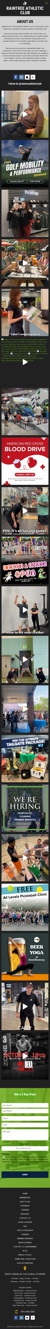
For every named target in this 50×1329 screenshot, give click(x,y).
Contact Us (25, 1218)
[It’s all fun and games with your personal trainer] (25, 510)
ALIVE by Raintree (25, 1263)
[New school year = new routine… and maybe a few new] (25, 213)
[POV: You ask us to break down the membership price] (25, 312)
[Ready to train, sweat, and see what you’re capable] (25, 362)
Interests (24, 1144)
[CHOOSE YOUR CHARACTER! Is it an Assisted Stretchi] (25, 1006)
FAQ (25, 1226)
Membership (25, 1197)
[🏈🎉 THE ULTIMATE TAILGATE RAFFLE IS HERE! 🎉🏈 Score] (25, 758)
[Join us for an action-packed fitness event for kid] (25, 560)
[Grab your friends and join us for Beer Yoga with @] (25, 956)
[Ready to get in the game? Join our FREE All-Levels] (25, 907)
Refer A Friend (25, 1242)
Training (25, 1210)
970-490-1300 (28, 1311)
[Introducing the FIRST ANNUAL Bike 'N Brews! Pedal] (25, 263)
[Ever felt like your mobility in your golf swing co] (25, 163)
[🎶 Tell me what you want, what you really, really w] (25, 659)
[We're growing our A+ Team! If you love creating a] (25, 808)
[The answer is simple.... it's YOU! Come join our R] (25, 114)
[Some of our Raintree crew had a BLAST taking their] (25, 411)
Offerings (25, 1206)
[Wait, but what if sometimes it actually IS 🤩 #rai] (25, 709)
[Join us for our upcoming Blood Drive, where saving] (25, 461)
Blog (25, 1251)
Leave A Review (25, 1222)
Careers (25, 1234)
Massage (25, 1214)
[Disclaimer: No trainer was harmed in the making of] (25, 609)
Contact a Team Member (25, 1247)
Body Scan (25, 1202)
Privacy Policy (25, 1255)
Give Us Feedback (25, 1230)
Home (25, 1193)
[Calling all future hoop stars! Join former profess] (25, 857)
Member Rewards (25, 1238)
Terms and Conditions (25, 1259)
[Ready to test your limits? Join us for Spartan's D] (25, 1056)
